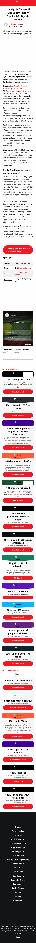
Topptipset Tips (18, 847)
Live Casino (18, 872)
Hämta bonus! (18, 392)
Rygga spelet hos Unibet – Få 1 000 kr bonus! (17, 250)
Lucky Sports (18, 888)
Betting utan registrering (18, 859)
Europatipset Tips (18, 843)
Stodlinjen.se (13, 386)
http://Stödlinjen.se (12, 443)
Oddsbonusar (18, 855)
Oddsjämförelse (20, 86)
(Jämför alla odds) (25, 268)
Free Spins (18, 868)
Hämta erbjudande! (18, 759)
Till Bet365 (18, 578)
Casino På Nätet (18, 880)
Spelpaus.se (19, 386)
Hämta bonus (18, 500)
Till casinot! (18, 781)
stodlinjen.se (18, 468)
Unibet (18, 892)
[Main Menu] (2, 3)
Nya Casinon (18, 876)
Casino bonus (18, 863)
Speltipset (7, 88)
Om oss (18, 827)
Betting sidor (18, 851)
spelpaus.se (25, 468)
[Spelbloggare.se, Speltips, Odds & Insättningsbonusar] (18, 3)
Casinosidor (18, 884)
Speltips (18, 835)
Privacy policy (18, 831)
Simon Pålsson (17, 24)
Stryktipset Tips (18, 839)
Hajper (18, 896)
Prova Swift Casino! (18, 708)
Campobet (18, 900)
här (28, 470)
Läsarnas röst (17, 88)
